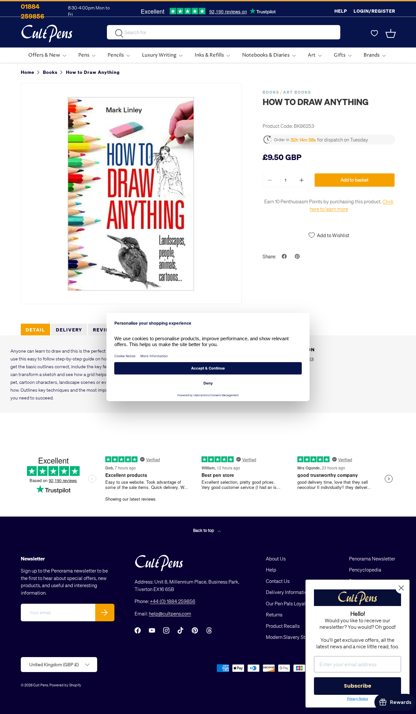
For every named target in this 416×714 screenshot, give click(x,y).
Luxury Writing (159, 55)
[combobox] (223, 32)
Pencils (116, 55)
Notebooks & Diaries (266, 55)
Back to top (204, 530)
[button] (391, 33)
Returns (274, 614)
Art (312, 55)
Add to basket (355, 179)
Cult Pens (40, 684)
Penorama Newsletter (372, 558)
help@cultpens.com (170, 613)
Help (340, 11)
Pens (83, 55)
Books (271, 92)
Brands (372, 55)
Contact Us (278, 581)
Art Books (297, 92)
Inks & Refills (209, 55)
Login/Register (374, 11)
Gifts (339, 55)
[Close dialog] (401, 588)
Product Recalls (283, 626)
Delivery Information (288, 592)
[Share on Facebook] (285, 256)
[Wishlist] (374, 33)
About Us (276, 558)
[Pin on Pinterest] (298, 256)
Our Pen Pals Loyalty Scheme (297, 603)
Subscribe (357, 686)
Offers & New (44, 55)
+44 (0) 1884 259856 (172, 601)
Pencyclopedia (365, 569)
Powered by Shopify (65, 684)
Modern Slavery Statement (294, 637)
